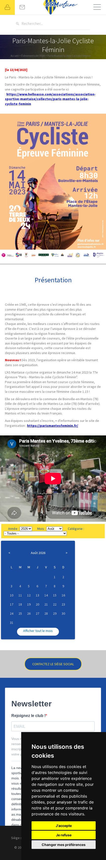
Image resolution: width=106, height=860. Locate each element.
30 (63, 613)
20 (37, 604)
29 (54, 613)
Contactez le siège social (53, 664)
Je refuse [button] (63, 835)
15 (54, 595)
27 (37, 613)
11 (20, 595)
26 (29, 613)
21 (46, 604)
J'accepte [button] (64, 826)
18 (20, 604)
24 (11, 613)
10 (11, 595)
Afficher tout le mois (38, 630)
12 (29, 595)
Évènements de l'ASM (33, 55)
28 (46, 613)
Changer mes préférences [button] (64, 844)
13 (37, 595)
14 (46, 595)
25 (20, 613)
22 (54, 604)
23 (63, 604)
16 (63, 595)
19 (29, 604)
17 (11, 604)
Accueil (15, 55)
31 (11, 622)
